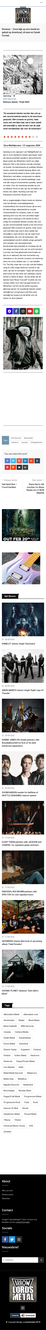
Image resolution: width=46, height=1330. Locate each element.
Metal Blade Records (13, 1073)
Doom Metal (9, 1044)
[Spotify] (36, 311)
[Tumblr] (37, 460)
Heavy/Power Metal (25, 1061)
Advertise (6, 1198)
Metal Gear (9, 1079)
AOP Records (16, 438)
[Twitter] (12, 1239)
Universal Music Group (14, 1126)
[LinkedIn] (25, 460)
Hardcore (34, 1055)
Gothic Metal (20, 1055)
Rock (35, 1102)
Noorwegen (9, 1090)
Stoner (25, 1108)
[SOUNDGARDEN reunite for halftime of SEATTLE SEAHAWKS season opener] (23, 768)
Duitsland (14, 442)
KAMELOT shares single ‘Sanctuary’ (18, 644)
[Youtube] (30, 311)
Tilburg (7, 1120)
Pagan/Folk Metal (12, 1096)
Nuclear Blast (25, 1090)
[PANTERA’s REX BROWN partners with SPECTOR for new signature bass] (23, 867)
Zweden (7, 1131)
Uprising (24, 442)
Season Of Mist (11, 1108)
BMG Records (27, 1026)
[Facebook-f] (16, 311)
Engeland (25, 1049)
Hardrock (8, 1061)
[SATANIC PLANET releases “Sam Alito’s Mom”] (23, 967)
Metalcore (32, 1073)
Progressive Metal (32, 1096)
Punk (26, 1102)
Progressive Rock (12, 1102)
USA (31, 1126)
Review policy (7, 1194)
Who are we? (7, 1190)
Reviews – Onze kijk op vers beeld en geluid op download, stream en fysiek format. (21, 32)
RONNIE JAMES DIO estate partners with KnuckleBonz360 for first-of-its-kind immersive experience (20, 743)
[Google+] (19, 460)
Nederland (28, 1085)
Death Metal (9, 1038)
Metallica (22, 1079)
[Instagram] (23, 311)
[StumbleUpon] (31, 460)
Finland (7, 1055)
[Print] (25, 467)
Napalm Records (11, 1085)
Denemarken (25, 1038)
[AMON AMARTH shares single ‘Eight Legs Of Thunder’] (23, 666)
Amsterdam (9, 1020)
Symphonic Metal (12, 1114)
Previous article (10, 480)
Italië (21, 1067)
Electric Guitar (10, 1049)
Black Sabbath (10, 1026)
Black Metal (28, 438)
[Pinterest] (7, 467)
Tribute (17, 1120)
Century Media (21, 1032)
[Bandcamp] (9, 311)
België (21, 1020)
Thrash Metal (30, 1114)
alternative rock (30, 1014)
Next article (37, 480)
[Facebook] (5, 1239)
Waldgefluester (36, 442)
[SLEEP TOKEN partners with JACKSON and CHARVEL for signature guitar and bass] (23, 818)
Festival (37, 1049)
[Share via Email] (19, 467)
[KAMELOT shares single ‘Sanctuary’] (23, 620)
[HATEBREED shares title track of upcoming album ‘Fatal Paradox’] (23, 917)
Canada (7, 1032)
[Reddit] (13, 467)
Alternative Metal (11, 1014)
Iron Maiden (9, 1067)
